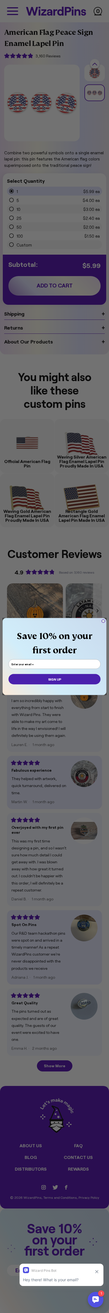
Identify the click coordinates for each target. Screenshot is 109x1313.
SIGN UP (54, 679)
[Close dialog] (103, 621)
